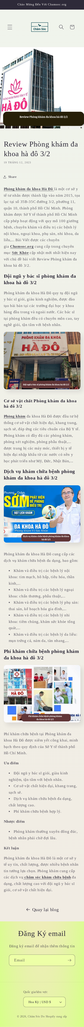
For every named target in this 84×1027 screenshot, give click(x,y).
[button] (9, 27)
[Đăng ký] (69, 960)
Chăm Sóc (34, 1016)
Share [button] (12, 177)
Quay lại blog (45, 909)
